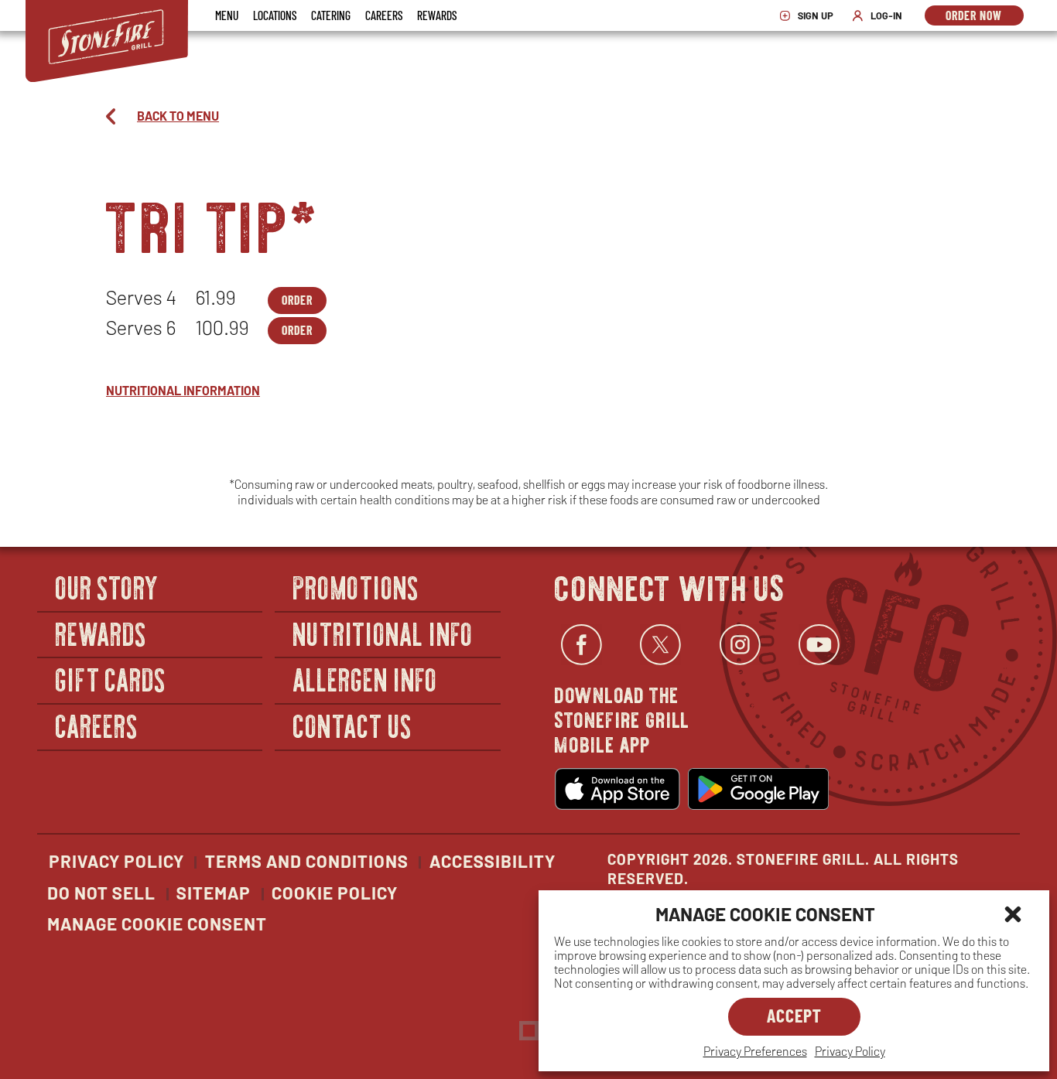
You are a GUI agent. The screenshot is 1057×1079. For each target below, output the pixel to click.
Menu (226, 15)
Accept (794, 1015)
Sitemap (213, 893)
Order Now (985, 17)
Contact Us (352, 725)
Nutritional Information (183, 390)
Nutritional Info (383, 633)
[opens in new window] (617, 789)
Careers (383, 15)
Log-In (881, 15)
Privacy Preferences (755, 1050)
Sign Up (810, 15)
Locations (274, 15)
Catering (331, 15)
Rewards (437, 15)
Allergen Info (365, 678)
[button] (1013, 914)
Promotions (356, 586)
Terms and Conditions (307, 861)
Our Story (107, 586)
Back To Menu (178, 115)
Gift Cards (111, 678)
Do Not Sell (101, 893)
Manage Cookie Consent (157, 923)
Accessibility (492, 861)
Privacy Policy (850, 1050)
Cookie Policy (335, 893)
